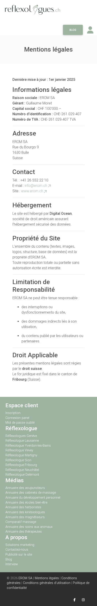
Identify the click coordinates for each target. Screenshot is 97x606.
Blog (72, 30)
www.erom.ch (32, 191)
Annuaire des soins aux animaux (29, 527)
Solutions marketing (19, 545)
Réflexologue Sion (18, 460)
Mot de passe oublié (20, 423)
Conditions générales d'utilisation (46, 583)
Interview (11, 564)
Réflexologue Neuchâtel (22, 470)
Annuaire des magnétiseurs (25, 517)
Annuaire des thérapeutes (23, 532)
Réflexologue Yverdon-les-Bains (28, 446)
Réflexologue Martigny (21, 455)
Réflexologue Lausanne (22, 441)
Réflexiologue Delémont (22, 475)
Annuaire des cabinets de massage (30, 493)
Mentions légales (47, 578)
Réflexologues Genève (21, 436)
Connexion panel (17, 418)
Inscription (13, 413)
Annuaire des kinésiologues (25, 512)
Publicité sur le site (18, 554)
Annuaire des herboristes (23, 507)
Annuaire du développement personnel (32, 498)
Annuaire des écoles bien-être (26, 502)
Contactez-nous (16, 550)
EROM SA (25, 578)
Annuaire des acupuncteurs (25, 488)
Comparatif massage (20, 522)
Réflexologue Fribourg (21, 465)
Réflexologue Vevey (19, 450)
